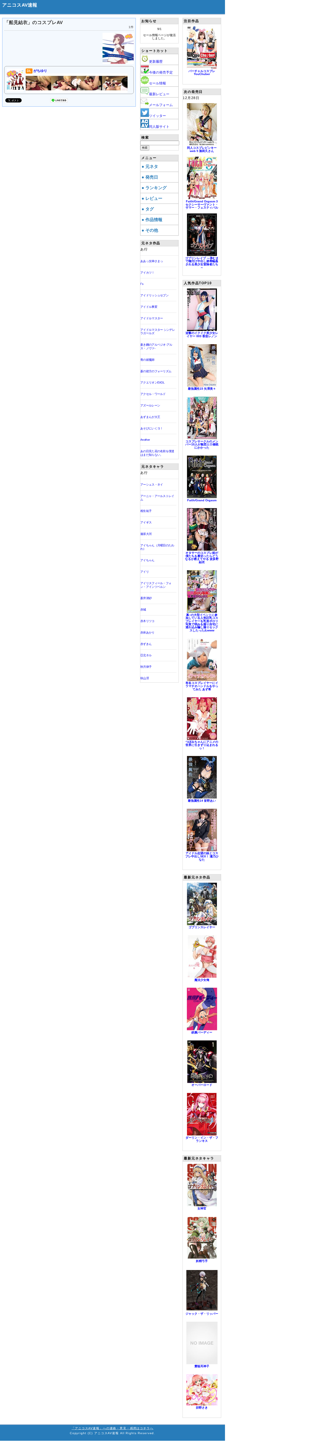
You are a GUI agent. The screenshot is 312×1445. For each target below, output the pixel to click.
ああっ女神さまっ (151, 261)
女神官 (201, 1208)
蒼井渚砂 (146, 598)
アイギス (146, 522)
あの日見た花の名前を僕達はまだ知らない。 (157, 452)
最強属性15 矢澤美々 (202, 388)
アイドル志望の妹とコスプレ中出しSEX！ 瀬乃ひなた (202, 856)
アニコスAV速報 (19, 5)
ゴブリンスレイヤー (201, 927)
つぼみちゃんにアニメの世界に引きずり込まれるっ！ (202, 745)
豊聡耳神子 (201, 1366)
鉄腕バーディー (201, 1032)
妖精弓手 (202, 1261)
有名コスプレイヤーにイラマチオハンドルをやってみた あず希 (202, 686)
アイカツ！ (147, 272)
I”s (141, 284)
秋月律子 (146, 666)
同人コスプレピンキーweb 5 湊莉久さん (202, 149)
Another (145, 439)
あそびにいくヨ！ (151, 428)
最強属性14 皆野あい (202, 800)
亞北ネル (146, 655)
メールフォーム (161, 105)
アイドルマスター (151, 318)
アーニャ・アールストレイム (157, 497)
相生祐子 (146, 511)
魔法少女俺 (201, 980)
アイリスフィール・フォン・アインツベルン (155, 584)
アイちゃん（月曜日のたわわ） (157, 547)
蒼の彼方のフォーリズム (155, 371)
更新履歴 (156, 61)
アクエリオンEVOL (152, 382)
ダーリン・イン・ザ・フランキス (202, 1139)
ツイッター (157, 116)
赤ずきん (146, 644)
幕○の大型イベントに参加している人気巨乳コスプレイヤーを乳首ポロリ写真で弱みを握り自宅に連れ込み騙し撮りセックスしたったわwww (202, 622)
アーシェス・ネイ (151, 484)
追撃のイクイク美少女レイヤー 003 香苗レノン (202, 334)
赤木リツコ (147, 621)
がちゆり (37, 70)
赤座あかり (147, 632)
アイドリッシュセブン (154, 295)
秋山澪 (144, 678)
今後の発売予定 (161, 72)
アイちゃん (147, 560)
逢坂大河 (146, 534)
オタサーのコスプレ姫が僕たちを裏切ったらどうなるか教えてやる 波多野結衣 (202, 557)
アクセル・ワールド (153, 394)
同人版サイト (159, 126)
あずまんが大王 (150, 417)
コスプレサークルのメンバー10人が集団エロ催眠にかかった (201, 444)
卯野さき (202, 1407)
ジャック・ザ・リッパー (202, 1313)
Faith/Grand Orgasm (201, 500)
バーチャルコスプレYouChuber (201, 72)
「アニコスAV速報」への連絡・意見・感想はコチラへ (112, 1428)
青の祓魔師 (147, 359)
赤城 (143, 609)
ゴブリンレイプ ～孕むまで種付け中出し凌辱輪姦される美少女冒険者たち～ (202, 262)
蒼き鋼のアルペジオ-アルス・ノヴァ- (156, 346)
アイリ (144, 571)
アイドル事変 (148, 306)
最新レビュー (159, 94)
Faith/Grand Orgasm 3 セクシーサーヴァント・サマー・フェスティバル (202, 204)
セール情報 (157, 83)
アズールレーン (150, 405)
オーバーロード (201, 1085)
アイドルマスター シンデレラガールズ (157, 331)
